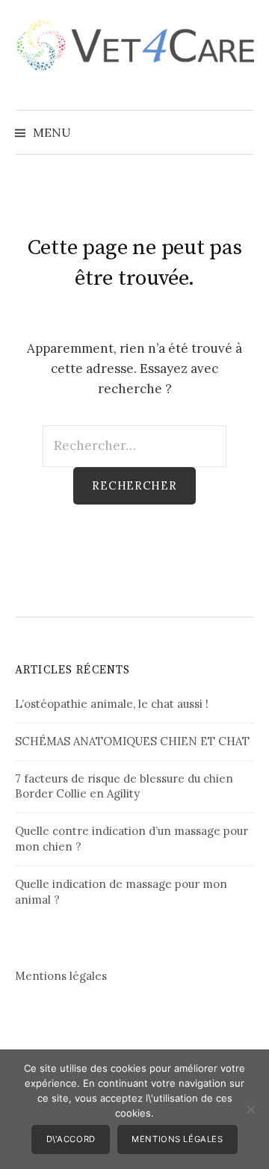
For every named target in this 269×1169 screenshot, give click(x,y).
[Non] (250, 1109)
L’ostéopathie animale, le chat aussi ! (111, 704)
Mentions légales (61, 976)
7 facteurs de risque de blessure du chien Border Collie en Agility (124, 786)
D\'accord (71, 1139)
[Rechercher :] (241, 132)
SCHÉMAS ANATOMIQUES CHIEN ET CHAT (132, 741)
